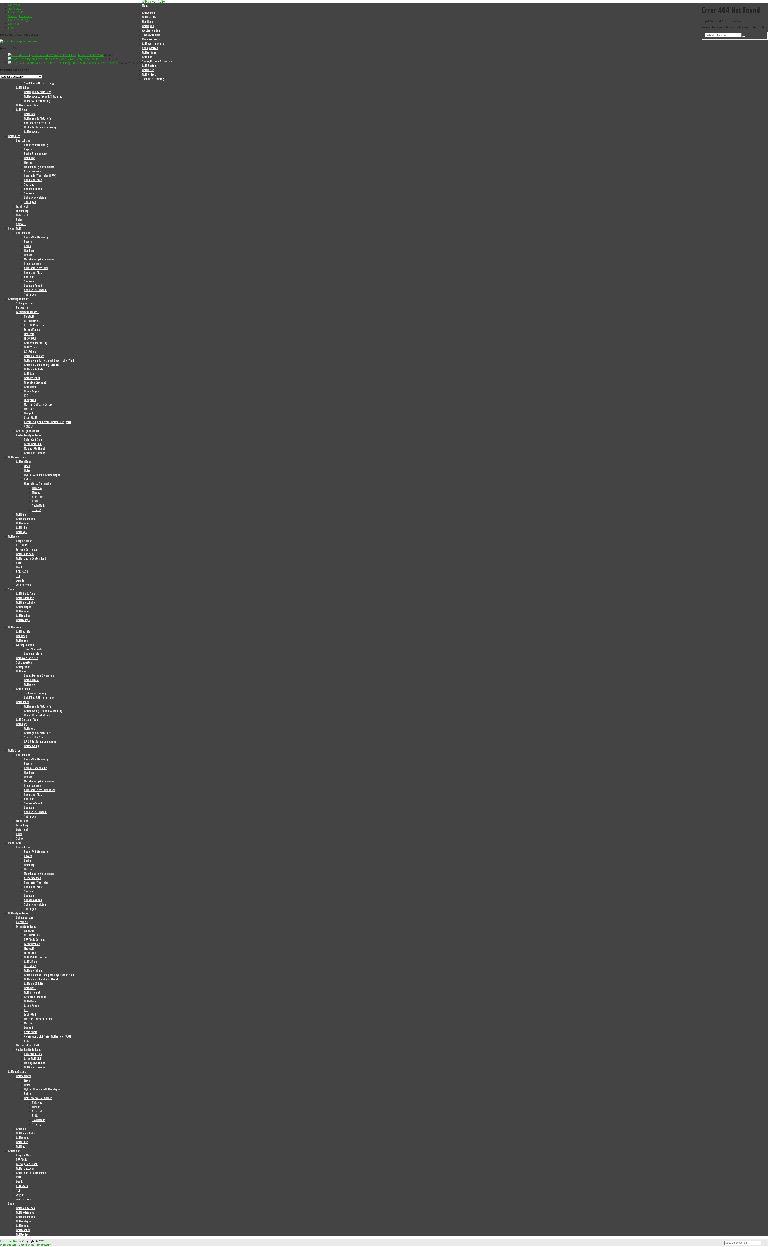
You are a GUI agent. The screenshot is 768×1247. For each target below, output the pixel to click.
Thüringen (30, 202)
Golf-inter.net (32, 378)
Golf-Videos (149, 74)
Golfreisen (14, 24)
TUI (18, 576)
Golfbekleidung (25, 598)
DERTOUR (21, 545)
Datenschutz (26, 1244)
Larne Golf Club (33, 444)
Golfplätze (14, 8)
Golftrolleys (23, 620)
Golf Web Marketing (35, 342)
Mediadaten (8, 1244)
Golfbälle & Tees (25, 593)
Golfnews (29, 114)
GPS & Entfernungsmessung (40, 127)
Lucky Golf (30, 400)
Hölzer (27, 470)
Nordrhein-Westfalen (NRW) (40, 175)
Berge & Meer (24, 540)
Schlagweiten (150, 48)
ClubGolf (29, 316)
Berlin (27, 246)
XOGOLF (28, 426)
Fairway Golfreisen (27, 549)
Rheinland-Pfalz (33, 180)
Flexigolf (29, 334)
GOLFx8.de (30, 351)
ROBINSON (22, 571)
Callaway (37, 488)
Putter (28, 479)
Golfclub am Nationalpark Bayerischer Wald (49, 360)
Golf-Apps (21, 109)
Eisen (27, 466)
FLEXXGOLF (30, 338)
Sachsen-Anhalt (33, 188)
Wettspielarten (151, 30)
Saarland (29, 184)
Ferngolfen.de (32, 329)
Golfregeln (148, 26)
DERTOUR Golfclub (34, 325)
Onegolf (28, 413)
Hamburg (29, 158)
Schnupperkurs (24, 303)
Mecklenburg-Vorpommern (39, 166)
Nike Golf (37, 496)
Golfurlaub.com (25, 554)
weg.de (20, 580)
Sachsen (29, 193)
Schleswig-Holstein (35, 197)
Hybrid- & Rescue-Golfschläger (42, 474)
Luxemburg (22, 210)
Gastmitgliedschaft (27, 430)
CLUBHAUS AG (32, 320)
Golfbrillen (22, 527)
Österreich (22, 215)
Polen (19, 219)
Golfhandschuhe (25, 518)
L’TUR (19, 562)
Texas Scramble (151, 34)
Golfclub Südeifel (34, 369)
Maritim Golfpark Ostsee (38, 404)
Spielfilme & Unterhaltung (39, 83)
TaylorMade (38, 505)
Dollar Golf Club (33, 439)
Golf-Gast (30, 373)
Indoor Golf (15, 12)
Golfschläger (23, 461)
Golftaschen (23, 615)
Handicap (147, 21)
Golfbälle (21, 514)
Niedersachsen (32, 171)
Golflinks (147, 56)
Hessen (28, 162)
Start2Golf (30, 417)
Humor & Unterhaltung (37, 100)
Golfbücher (22, 87)
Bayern (28, 149)
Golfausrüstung (18, 20)
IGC (26, 395)
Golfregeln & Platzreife (37, 92)
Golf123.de (30, 347)
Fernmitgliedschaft (27, 312)
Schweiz (21, 224)
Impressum (44, 1244)
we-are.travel (23, 584)
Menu (145, 5)
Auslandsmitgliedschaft (30, 435)
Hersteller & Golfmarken (38, 483)
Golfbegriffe (149, 17)
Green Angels (31, 391)
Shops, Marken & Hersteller (157, 61)
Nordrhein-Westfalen (36, 268)
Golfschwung (31, 131)
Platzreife (22, 307)
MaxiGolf (29, 408)
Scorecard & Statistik (37, 122)
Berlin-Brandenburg (35, 153)
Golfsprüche (149, 52)
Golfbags (21, 532)
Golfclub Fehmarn (34, 356)
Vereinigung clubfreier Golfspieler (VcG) (47, 422)
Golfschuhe (22, 523)
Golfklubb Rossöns (34, 452)
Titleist (36, 510)
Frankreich (22, 206)
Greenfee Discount (35, 382)
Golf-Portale (149, 65)
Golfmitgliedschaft (20, 16)
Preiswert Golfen (11, 1241)
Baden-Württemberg (36, 144)
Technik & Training (153, 78)
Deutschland (23, 140)
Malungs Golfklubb (34, 448)
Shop (11, 27)
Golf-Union (30, 386)
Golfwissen (15, 5)
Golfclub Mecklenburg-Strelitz (41, 364)
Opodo (19, 567)
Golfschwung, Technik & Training (43, 96)
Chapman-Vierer (151, 39)
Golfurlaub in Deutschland (31, 558)
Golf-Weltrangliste (153, 43)
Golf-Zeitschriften (27, 105)
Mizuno (36, 492)
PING (35, 501)
